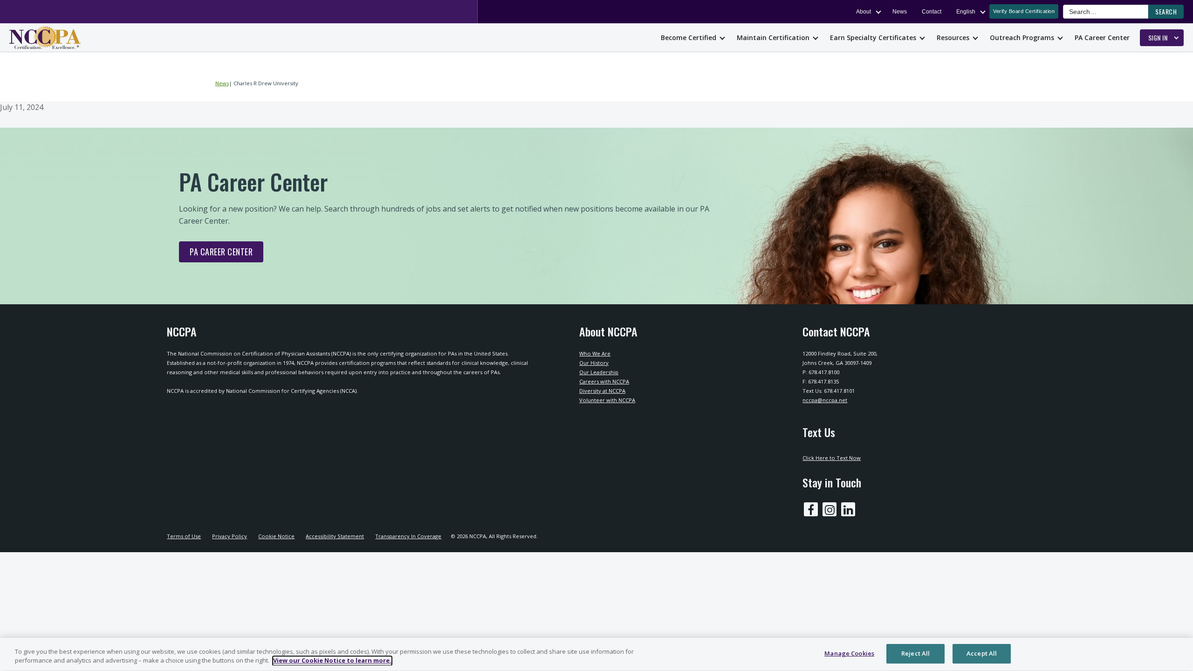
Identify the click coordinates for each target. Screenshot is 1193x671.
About (863, 11)
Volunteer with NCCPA (607, 400)
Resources (953, 37)
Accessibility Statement (335, 536)
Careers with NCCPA (604, 381)
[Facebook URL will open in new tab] (811, 509)
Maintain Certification (773, 37)
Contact (931, 11)
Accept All (982, 653)
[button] (1166, 12)
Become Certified (688, 37)
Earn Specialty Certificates (873, 37)
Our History (594, 362)
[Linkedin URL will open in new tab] (848, 509)
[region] (596, 654)
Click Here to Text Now (831, 457)
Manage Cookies (849, 653)
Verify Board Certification (1024, 11)
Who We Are (594, 353)
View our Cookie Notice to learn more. (332, 661)
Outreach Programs (1022, 37)
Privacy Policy (229, 536)
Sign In (1158, 37)
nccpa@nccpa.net (824, 400)
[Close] (1178, 653)
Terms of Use (184, 536)
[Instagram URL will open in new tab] (829, 509)
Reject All (915, 653)
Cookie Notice (276, 536)
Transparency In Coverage (408, 536)
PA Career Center (1102, 37)
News (899, 11)
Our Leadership (598, 372)
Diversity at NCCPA (602, 390)
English (965, 11)
